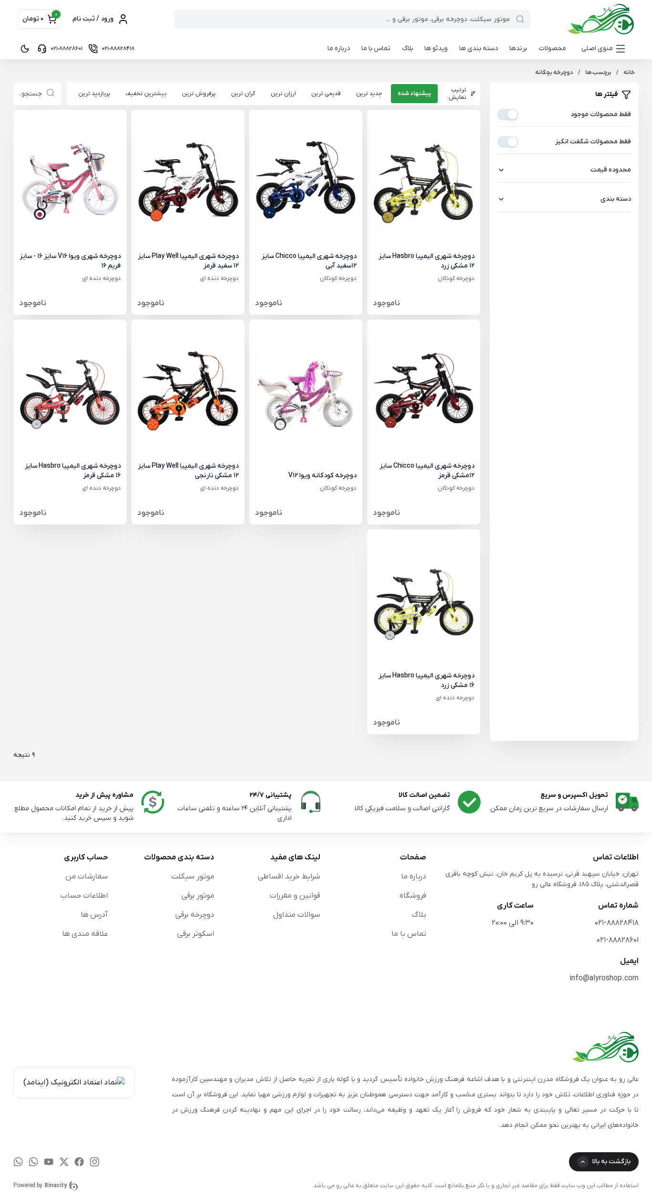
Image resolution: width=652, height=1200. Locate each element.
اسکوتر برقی (195, 934)
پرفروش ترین (199, 93)
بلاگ (407, 48)
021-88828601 (618, 940)
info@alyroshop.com (604, 978)
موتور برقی (197, 895)
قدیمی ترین (326, 93)
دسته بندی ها (478, 48)
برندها (518, 48)
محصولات (552, 48)
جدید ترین (369, 93)
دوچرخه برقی (194, 915)
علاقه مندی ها (85, 934)
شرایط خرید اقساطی (289, 876)
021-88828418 (617, 923)
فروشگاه (413, 895)
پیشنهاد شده (414, 93)
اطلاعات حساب (84, 895)
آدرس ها (94, 915)
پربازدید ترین (94, 93)
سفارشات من (86, 876)
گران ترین (243, 93)
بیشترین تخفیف (146, 93)
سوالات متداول (296, 915)
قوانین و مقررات (295, 895)
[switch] (507, 114)
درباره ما (338, 48)
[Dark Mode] (25, 49)
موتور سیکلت (192, 876)
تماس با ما (375, 48)
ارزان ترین (283, 93)
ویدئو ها (436, 48)
